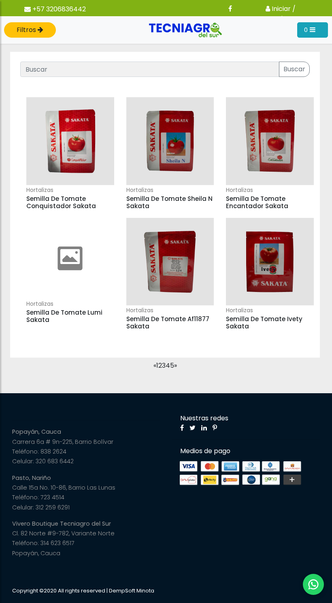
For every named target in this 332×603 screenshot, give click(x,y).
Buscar (294, 69)
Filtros (27, 29)
